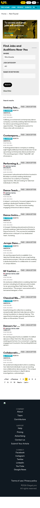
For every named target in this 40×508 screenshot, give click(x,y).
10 (14, 382)
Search (8, 85)
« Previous (14, 379)
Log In (25, 36)
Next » (19, 382)
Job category (9, 63)
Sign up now (10, 30)
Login (28, 2)
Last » (26, 382)
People (20, 7)
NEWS (23, 2)
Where (6, 53)
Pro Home (5, 7)
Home (3, 14)
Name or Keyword (11, 72)
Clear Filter (7, 91)
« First (6, 379)
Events (28, 7)
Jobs (13, 7)
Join (34, 2)
